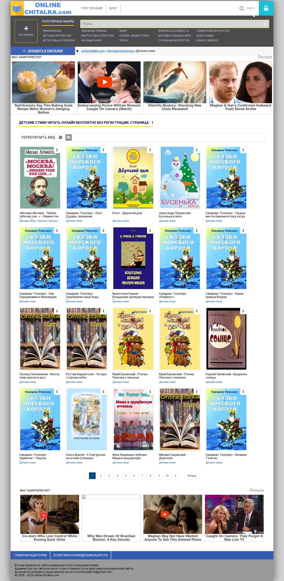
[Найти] (265, 24)
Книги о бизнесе (207, 40)
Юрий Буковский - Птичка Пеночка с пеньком (129, 376)
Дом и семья (205, 35)
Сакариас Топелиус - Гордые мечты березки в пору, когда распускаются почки (225, 215)
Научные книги (91, 40)
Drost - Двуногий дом (127, 213)
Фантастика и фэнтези (97, 35)
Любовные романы (94, 30)
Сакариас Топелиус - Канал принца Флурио (225, 295)
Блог (113, 8)
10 (167, 475)
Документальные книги (174, 35)
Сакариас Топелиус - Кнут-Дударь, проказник (84, 214)
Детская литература (57, 35)
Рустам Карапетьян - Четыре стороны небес (86, 376)
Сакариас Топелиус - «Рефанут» (173, 295)
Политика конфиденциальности (80, 555)
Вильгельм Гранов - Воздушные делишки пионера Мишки (133, 295)
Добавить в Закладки (45, 51)
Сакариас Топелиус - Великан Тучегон (226, 456)
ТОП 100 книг (92, 8)
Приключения (52, 30)
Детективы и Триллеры (59, 40)
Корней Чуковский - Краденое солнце (226, 376)
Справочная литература (212, 30)
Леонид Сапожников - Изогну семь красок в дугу (39, 376)
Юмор (123, 30)
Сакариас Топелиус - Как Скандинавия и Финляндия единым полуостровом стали (39, 295)
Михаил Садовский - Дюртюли (173, 456)
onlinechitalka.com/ (42, 8)
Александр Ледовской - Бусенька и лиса (175, 214)
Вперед (192, 475)
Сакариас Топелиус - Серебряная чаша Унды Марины (82, 295)
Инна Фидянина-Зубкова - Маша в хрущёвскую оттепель (130, 457)
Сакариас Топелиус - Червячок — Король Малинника (33, 457)
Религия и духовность (173, 30)
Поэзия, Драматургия (134, 35)
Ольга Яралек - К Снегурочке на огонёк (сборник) (85, 456)
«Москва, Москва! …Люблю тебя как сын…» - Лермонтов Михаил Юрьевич (38, 215)
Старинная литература (173, 40)
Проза (124, 40)
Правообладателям (31, 555)
